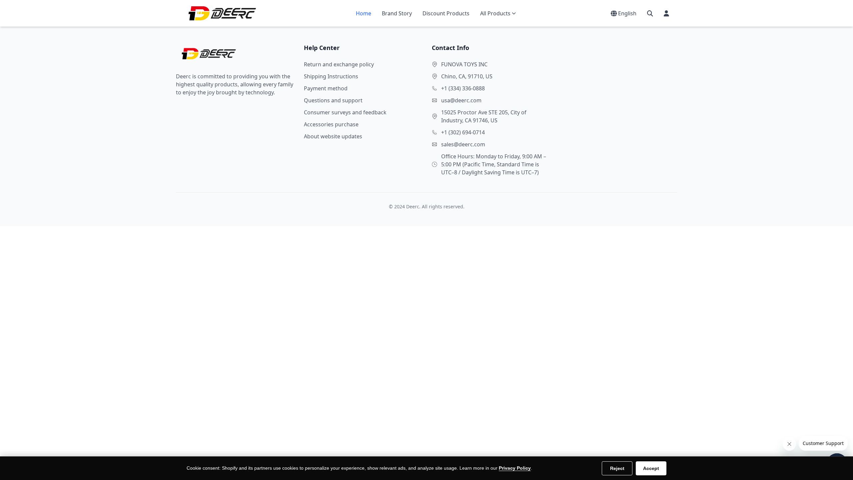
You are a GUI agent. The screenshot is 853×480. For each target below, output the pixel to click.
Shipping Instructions (331, 76)
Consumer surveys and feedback (345, 112)
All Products (495, 13)
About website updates (333, 136)
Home (363, 13)
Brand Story (397, 13)
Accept (651, 468)
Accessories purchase (331, 124)
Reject (617, 468)
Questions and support (333, 100)
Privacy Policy (515, 468)
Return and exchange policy (339, 64)
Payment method (326, 88)
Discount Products (446, 13)
